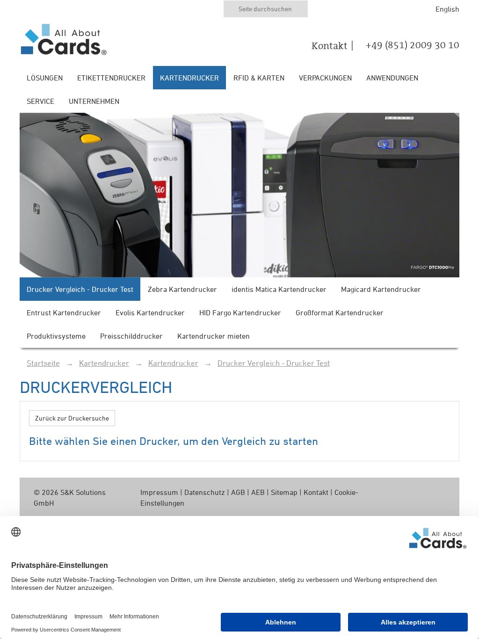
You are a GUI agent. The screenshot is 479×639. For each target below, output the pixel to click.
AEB (258, 492)
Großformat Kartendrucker (340, 312)
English (447, 9)
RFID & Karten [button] (258, 77)
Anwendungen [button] (392, 77)
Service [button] (40, 101)
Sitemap (284, 492)
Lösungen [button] (45, 77)
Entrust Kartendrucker (64, 312)
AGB (238, 492)
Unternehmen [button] (94, 101)
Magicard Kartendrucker (381, 289)
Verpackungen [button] (325, 77)
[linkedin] (424, 492)
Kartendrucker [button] (189, 77)
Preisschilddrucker (131, 336)
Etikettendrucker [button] (111, 77)
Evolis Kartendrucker (150, 312)
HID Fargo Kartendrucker (240, 312)
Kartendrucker (104, 363)
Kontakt (330, 46)
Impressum (159, 492)
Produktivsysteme (56, 336)
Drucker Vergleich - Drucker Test (80, 289)
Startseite (43, 363)
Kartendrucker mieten (213, 336)
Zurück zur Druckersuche (72, 418)
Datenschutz (204, 492)
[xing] (439, 492)
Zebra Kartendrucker (182, 289)
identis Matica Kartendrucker (279, 289)
